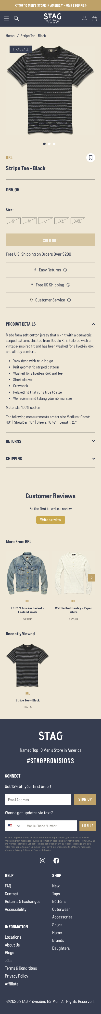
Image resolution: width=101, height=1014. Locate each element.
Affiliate (11, 983)
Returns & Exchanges (22, 901)
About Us (12, 945)
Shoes (57, 924)
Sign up (88, 826)
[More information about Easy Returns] (65, 270)
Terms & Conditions (21, 968)
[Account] (84, 18)
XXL (77, 221)
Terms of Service (42, 850)
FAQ (8, 885)
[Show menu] (6, 18)
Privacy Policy (16, 976)
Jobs (9, 960)
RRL (9, 157)
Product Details (21, 324)
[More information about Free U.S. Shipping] (68, 285)
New (56, 885)
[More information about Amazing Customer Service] (69, 300)
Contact (11, 893)
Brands (58, 940)
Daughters (61, 948)
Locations (13, 937)
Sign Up (85, 799)
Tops (56, 893)
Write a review (50, 519)
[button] (85, 5)
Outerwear (61, 909)
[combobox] (13, 825)
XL (61, 221)
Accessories (62, 916)
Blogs (9, 952)
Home (10, 35)
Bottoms (59, 901)
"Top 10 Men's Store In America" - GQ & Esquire (50, 5)
